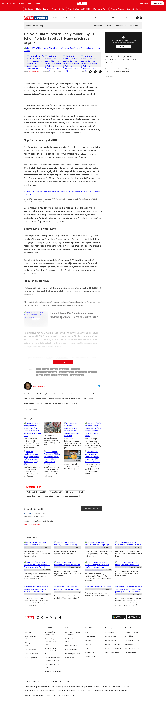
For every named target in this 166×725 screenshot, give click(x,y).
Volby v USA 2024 (56, 492)
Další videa (109, 76)
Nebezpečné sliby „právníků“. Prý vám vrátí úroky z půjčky (71, 466)
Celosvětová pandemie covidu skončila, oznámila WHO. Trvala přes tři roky (52, 440)
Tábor (39, 375)
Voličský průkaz (120, 25)
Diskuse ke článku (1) (33, 509)
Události (66, 18)
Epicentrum (86, 18)
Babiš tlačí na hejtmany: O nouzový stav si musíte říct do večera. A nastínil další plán (72, 443)
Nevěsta (92, 372)
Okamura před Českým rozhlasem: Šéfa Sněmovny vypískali (121, 59)
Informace (98, 25)
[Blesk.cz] (82, 3)
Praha (46, 369)
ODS (38, 369)
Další (127, 18)
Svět (75, 18)
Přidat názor (91, 509)
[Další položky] (141, 9)
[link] (37, 617)
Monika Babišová (66, 372)
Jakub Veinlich (34, 71)
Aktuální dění (34, 486)
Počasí (97, 18)
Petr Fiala (75, 369)
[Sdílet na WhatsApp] (99, 71)
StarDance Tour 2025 (70, 496)
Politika (56, 18)
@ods (48, 357)
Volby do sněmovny (34, 25)
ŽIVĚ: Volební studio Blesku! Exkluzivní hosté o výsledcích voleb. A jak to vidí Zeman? (58, 398)
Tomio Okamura (77, 375)
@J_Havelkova (62, 357)
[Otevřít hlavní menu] (3, 3)
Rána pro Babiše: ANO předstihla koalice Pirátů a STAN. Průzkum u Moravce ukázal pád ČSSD (32, 443)
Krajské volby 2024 (34, 496)
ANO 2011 (64, 369)
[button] (119, 617)
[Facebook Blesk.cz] (137, 17)
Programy (134, 25)
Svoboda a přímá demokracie (56, 375)
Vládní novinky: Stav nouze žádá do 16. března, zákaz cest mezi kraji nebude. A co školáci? (52, 471)
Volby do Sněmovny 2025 (36, 492)
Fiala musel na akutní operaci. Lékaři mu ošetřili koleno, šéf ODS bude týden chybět (92, 469)
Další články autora (31, 409)
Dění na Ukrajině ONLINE (75, 492)
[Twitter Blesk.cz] (141, 17)
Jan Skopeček (81, 372)
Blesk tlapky (117, 18)
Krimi (106, 18)
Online (108, 25)
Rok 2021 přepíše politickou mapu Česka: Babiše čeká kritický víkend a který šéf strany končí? (93, 443)
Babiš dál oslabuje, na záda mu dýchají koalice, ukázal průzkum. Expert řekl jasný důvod (32, 471)
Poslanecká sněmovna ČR (46, 372)
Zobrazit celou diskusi (32, 524)
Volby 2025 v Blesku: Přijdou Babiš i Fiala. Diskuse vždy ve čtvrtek (50, 403)
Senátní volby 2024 (52, 496)
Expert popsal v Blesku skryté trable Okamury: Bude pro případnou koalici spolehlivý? (59, 394)
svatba (54, 369)
